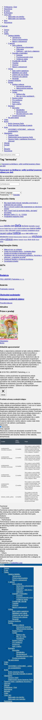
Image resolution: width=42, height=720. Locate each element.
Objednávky (4, 341)
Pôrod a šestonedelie (20, 40)
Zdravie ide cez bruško (20, 75)
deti (12, 226)
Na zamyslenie (13, 118)
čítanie (25, 239)
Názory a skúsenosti (19, 41)
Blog (5, 21)
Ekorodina (15, 650)
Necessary (5, 427)
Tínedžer (15, 63)
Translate (16, 195)
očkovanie (12, 230)
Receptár (15, 79)
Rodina (10, 623)
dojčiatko (32, 226)
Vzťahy (14, 633)
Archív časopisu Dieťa (16, 123)
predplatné (31, 230)
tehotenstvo (4, 237)
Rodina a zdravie (18, 625)
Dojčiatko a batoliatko (20, 594)
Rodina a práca (17, 98)
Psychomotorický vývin (24, 57)
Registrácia (8, 9)
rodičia (17, 233)
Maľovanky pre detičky (16, 17)
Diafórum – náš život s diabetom (27, 51)
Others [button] (2, 551)
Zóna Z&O (7, 695)
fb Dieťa (7, 11)
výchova (37, 236)
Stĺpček (6, 143)
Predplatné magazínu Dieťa (13, 217)
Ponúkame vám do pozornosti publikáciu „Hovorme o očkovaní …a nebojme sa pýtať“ (23, 256)
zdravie (9, 239)
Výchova (15, 65)
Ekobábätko (20, 110)
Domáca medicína (14, 81)
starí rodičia (29, 233)
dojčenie (25, 226)
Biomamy (11, 648)
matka (38, 228)
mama (32, 228)
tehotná (11, 237)
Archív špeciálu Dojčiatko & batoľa (20, 125)
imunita (20, 228)
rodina (9, 233)
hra (12, 228)
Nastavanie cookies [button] (8, 386)
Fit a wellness (17, 100)
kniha (24, 228)
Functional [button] (3, 506)
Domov (6, 30)
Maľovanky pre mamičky (16, 19)
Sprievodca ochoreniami (24, 47)
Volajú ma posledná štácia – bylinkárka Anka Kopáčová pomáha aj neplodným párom (19, 252)
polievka (18, 230)
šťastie (37, 239)
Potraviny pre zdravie (19, 77)
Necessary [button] (4, 425)
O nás (6, 32)
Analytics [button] (3, 528)
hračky (15, 228)
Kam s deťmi (16, 104)
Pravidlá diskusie (6, 303)
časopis (20, 239)
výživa (2, 239)
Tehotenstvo (16, 38)
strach (36, 233)
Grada (6, 228)
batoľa (2, 226)
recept (3, 233)
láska (27, 228)
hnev (9, 228)
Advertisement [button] (5, 539)
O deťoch (11, 582)
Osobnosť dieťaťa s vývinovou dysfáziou (18, 259)
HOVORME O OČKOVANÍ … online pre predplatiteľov (20, 667)
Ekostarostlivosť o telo (24, 114)
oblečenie (2, 230)
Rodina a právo (17, 90)
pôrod (37, 230)
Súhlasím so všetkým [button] (23, 386)
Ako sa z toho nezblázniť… (25, 96)
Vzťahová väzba (22, 59)
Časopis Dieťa (13, 135)
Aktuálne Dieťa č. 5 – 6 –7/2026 (15, 215)
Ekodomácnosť (21, 112)
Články (6, 572)
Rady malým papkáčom (20, 71)
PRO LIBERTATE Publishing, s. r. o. (12, 279)
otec (6, 230)
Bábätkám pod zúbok (19, 73)
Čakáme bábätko (14, 574)
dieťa (18, 225)
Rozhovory (16, 102)
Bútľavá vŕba (20, 94)
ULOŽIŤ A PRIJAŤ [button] (6, 561)
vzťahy (29, 237)
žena (1, 241)
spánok (23, 233)
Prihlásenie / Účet (10, 7)
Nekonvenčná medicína (24, 88)
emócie (2, 228)
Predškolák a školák (19, 61)
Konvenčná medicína (23, 86)
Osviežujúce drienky (11, 261)
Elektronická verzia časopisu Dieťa (20, 137)
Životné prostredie (18, 116)
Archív (2, 343)
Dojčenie (19, 55)
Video (6, 120)
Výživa (10, 609)
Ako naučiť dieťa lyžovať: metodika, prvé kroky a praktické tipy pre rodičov (21, 204)
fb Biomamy (8, 13)
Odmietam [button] (34, 386)
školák (33, 239)
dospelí (37, 226)
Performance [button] (4, 518)
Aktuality (7, 149)
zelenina (15, 239)
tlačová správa (18, 237)
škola (29, 239)
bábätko (7, 226)
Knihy (6, 664)
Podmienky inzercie (7, 289)
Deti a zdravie (17, 584)
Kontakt (6, 145)
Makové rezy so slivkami (13, 250)
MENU (2, 565)
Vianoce (25, 237)
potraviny (24, 230)
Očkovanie (20, 49)
